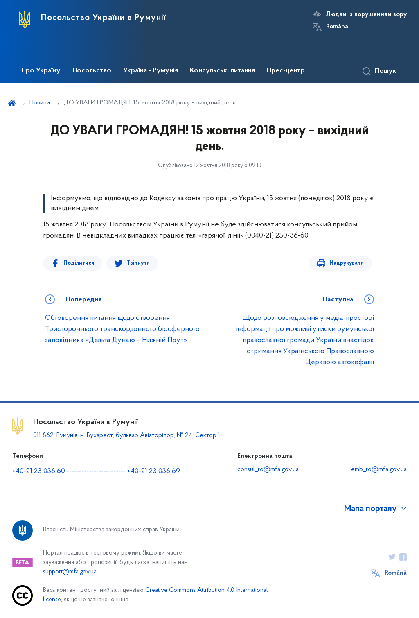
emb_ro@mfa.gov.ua (379, 469)
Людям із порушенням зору (366, 14)
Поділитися (78, 263)
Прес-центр (286, 71)
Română (337, 26)
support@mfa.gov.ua (70, 572)
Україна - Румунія (150, 71)
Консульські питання (222, 71)
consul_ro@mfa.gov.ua (268, 469)
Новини (39, 103)
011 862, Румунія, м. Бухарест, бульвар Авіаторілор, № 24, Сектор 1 (126, 435)
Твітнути (138, 263)
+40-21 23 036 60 (38, 471)
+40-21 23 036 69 (153, 471)
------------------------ (96, 471)
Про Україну (41, 71)
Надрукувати (346, 263)
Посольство (91, 71)
